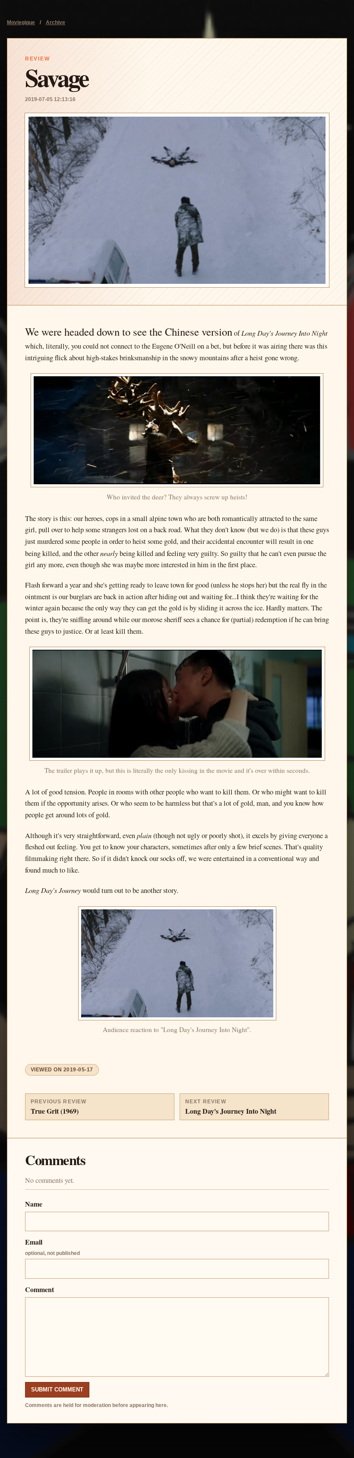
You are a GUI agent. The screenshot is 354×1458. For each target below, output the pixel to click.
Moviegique (21, 22)
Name (33, 1204)
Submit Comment (57, 1389)
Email (52, 1246)
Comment (39, 1289)
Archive (55, 22)
